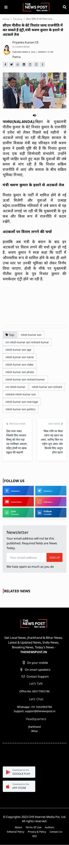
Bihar (34, 731)
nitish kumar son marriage (21, 401)
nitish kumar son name (19, 357)
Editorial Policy (15, 831)
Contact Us (56, 831)
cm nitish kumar (15, 387)
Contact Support (37, 676)
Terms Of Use (33, 827)
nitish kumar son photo (19, 372)
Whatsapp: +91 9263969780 (34, 707)
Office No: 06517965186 (34, 691)
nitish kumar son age (18, 349)
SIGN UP (54, 557)
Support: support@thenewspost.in (34, 711)
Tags (11, 334)
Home (6, 19)
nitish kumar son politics (20, 409)
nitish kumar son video (19, 364)
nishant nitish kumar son (20, 394)
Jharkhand (34, 726)
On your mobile (37, 663)
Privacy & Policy (37, 831)
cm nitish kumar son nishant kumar (27, 342)
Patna (16, 57)
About (18, 827)
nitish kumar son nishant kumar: (25, 379)
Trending (17, 19)
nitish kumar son (31, 334)
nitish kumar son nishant (47, 387)
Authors (49, 827)
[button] (34, 115)
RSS (34, 836)
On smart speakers (37, 670)
